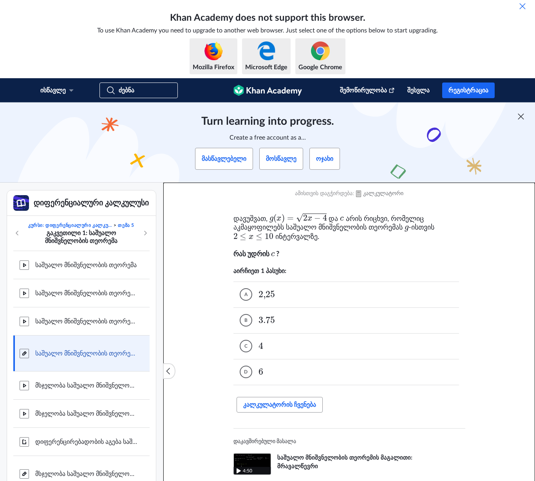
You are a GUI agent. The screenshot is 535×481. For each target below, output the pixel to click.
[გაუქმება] (522, 6)
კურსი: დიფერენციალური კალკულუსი (70, 225)
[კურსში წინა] (17, 233)
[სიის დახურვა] (169, 371)
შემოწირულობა (363, 90)
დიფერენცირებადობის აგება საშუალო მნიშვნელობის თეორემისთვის (86, 442)
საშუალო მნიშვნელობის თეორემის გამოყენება (86, 353)
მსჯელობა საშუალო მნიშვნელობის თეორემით (86, 474)
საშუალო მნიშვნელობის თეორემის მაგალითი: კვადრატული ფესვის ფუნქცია (86, 321)
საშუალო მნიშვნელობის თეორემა (86, 265)
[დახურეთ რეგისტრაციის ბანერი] (521, 116)
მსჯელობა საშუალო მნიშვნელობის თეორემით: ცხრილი (86, 385)
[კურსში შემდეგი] (145, 233)
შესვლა (418, 90)
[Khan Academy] (267, 90)
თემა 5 (126, 225)
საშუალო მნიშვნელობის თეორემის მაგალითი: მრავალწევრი (86, 293)
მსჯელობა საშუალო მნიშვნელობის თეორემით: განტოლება (86, 414)
